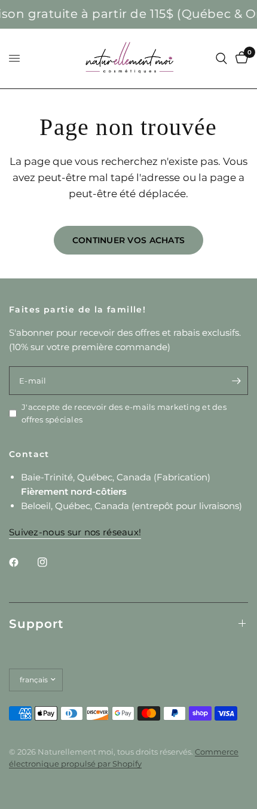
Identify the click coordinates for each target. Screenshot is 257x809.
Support (36, 624)
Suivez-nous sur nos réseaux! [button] (75, 532)
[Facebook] (22, 562)
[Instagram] (51, 562)
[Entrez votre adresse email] (236, 380)
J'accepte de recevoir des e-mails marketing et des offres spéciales (124, 413)
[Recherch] (221, 58)
